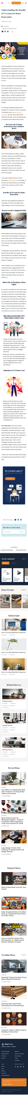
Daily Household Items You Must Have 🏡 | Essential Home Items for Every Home (13, 913)
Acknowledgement (5, 1075)
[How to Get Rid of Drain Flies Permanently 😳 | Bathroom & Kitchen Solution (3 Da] (14, 929)
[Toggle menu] (26, 3)
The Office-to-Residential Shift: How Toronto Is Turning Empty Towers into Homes (13, 791)
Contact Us (3, 1073)
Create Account (16, 2)
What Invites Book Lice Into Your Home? (13, 888)
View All (23, 589)
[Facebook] (23, 1067)
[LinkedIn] (18, 1067)
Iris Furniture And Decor (4, 606)
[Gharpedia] (7, 1044)
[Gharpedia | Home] (2, 3)
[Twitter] (15, 1066)
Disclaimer (3, 1091)
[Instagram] (20, 1067)
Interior (3, 787)
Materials (4, 1001)
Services (3, 1058)
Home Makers (14, 606)
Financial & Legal (6, 21)
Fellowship (3, 1055)
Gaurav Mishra (7, 796)
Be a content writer (5, 1051)
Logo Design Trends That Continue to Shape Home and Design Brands (12, 849)
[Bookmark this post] (12, 32)
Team (2, 1064)
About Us (3, 1070)
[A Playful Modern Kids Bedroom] (15, 601)
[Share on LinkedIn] (5, 31)
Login (8, 3)
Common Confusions (19, 1053)
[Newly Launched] (14, 569)
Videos (16, 1058)
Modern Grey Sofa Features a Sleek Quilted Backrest (3, 603)
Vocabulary (17, 1060)
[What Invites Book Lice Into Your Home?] (14, 878)
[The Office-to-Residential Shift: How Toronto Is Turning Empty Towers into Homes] (14, 778)
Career (2, 1066)
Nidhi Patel (6, 826)
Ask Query (9, 478)
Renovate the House (21, 550)
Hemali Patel (6, 26)
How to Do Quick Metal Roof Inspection (13, 632)
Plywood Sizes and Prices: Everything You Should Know (12, 1004)
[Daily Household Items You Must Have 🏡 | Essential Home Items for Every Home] (14, 903)
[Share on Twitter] (2, 31)
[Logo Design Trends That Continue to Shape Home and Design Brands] (14, 836)
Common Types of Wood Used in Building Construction (13, 1031)
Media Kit (17, 1051)
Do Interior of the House (7, 550)
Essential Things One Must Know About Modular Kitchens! (13, 978)
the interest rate (13, 180)
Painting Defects (7, 701)
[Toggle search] (23, 3)
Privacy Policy (10, 1091)
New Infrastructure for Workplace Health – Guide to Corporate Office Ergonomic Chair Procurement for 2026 (12, 820)
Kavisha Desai (7, 1008)
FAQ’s (2, 1068)
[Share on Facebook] (8, 31)
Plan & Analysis (18, 1055)
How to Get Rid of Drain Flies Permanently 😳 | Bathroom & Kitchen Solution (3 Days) (12, 940)
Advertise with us (5, 1053)
